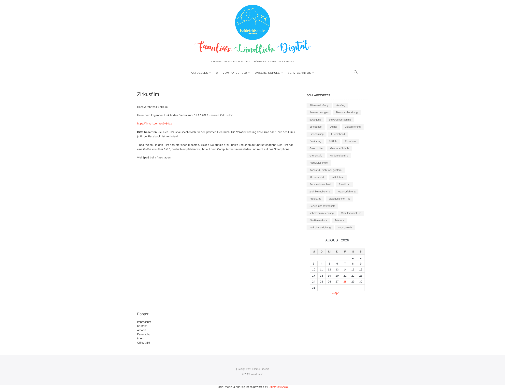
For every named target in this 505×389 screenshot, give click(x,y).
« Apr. (335, 293)
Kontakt (142, 326)
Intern (140, 338)
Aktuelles (199, 72)
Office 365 (143, 342)
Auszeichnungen (319, 112)
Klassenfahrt (317, 177)
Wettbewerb (345, 227)
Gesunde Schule (339, 148)
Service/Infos (299, 72)
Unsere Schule (267, 72)
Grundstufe (316, 155)
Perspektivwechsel (320, 184)
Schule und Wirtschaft (322, 205)
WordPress (257, 374)
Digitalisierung (353, 126)
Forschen (350, 141)
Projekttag (315, 198)
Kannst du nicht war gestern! (326, 170)
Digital (333, 126)
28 (345, 281)
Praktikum (344, 184)
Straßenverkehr (318, 220)
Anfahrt (141, 330)
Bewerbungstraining (340, 119)
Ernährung (315, 141)
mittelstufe (338, 177)
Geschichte (316, 148)
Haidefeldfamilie (339, 155)
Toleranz (339, 220)
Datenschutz (145, 334)
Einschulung (317, 134)
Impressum (144, 321)
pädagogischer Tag (339, 198)
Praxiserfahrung (346, 191)
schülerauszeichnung (322, 213)
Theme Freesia (260, 368)
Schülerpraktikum (351, 213)
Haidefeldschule (319, 162)
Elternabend (338, 134)
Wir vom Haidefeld (231, 72)
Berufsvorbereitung (347, 112)
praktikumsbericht (320, 191)
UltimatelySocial (278, 386)
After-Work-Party (319, 105)
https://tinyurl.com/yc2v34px (154, 123)
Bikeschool (316, 126)
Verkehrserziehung (320, 227)
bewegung (315, 119)
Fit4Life (333, 141)
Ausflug (340, 105)
